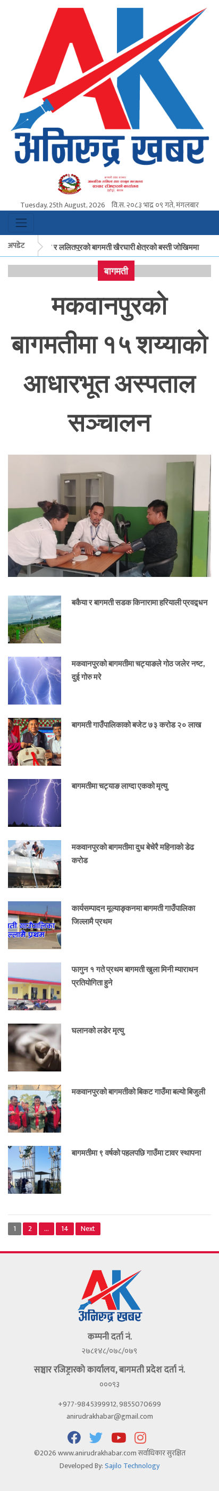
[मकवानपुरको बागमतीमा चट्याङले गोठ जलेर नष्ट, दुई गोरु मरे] (34, 680)
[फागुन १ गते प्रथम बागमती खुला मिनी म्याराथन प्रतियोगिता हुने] (34, 986)
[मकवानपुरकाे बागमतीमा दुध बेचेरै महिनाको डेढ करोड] (34, 864)
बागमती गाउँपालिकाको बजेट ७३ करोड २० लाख (136, 724)
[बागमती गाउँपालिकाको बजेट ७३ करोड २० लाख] (34, 741)
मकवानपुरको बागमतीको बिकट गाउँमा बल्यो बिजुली (138, 1091)
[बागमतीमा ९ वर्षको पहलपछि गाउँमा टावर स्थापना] (34, 1169)
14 (65, 1228)
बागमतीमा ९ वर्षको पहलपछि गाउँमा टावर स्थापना (136, 1152)
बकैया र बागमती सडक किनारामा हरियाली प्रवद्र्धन (140, 602)
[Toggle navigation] (21, 222)
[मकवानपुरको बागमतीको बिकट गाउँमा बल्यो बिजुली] (34, 1108)
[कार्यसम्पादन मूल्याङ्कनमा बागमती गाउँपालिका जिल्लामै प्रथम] (34, 925)
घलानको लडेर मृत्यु (98, 1030)
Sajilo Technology (132, 1466)
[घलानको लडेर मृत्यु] (34, 1047)
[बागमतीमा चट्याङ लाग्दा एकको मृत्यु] (34, 803)
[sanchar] (109, 184)
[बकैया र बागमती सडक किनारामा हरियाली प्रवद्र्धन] (34, 619)
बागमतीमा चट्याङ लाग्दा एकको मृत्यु (119, 785)
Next (88, 1228)
